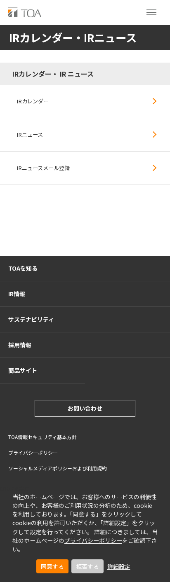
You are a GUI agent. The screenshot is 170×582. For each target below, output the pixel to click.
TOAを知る (23, 268)
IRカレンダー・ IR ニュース (53, 74)
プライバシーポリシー (93, 540)
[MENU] (151, 12)
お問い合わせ (85, 408)
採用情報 (19, 345)
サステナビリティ (31, 319)
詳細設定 (118, 566)
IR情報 (16, 294)
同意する (52, 566)
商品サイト (22, 370)
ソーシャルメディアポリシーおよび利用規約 (57, 468)
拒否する (87, 566)
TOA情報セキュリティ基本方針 (42, 436)
